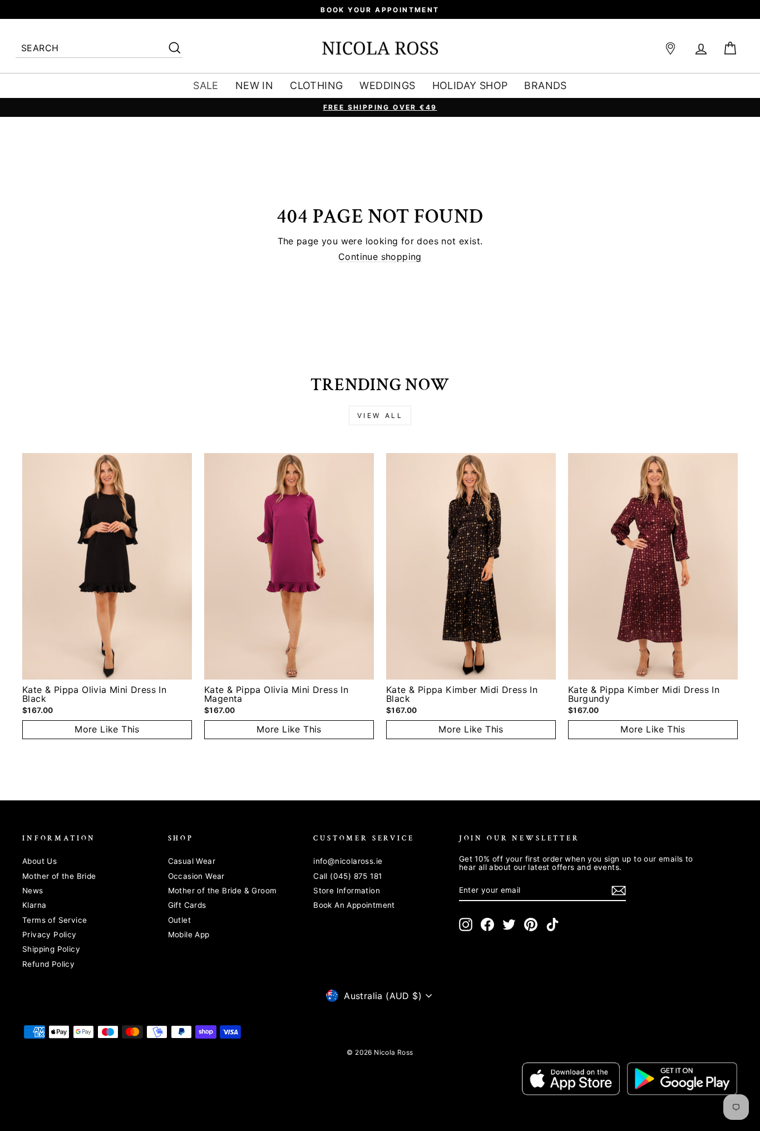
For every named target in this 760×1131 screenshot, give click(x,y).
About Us (39, 861)
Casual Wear (191, 861)
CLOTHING (316, 85)
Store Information (346, 890)
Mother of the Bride (59, 876)
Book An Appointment (354, 905)
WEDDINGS (387, 85)
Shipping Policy (51, 949)
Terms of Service (54, 920)
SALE (206, 85)
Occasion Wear (196, 876)
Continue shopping (380, 257)
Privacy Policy (49, 934)
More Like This (107, 729)
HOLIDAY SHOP (470, 85)
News (32, 890)
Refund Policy (48, 964)
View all (380, 415)
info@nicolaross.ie (347, 861)
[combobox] (99, 48)
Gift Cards (187, 905)
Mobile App (189, 934)
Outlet (179, 920)
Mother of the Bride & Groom (222, 890)
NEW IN (254, 85)
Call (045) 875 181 (347, 876)
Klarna (34, 905)
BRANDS (545, 85)
